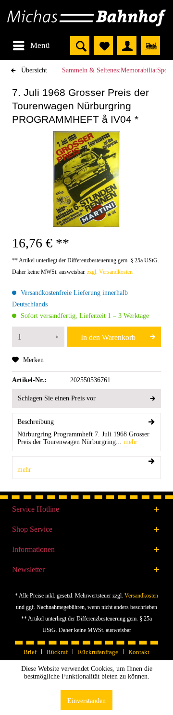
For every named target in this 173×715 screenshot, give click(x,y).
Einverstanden (86, 700)
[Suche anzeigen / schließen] (79, 45)
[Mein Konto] (126, 45)
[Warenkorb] (150, 45)
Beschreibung (35, 421)
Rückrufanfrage (98, 652)
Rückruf (57, 652)
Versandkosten (141, 595)
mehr (129, 441)
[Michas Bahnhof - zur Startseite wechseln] (86, 18)
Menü (40, 45)
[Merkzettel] (103, 45)
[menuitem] (31, 45)
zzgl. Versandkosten (110, 272)
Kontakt (138, 652)
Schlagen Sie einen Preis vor (57, 398)
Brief (30, 652)
